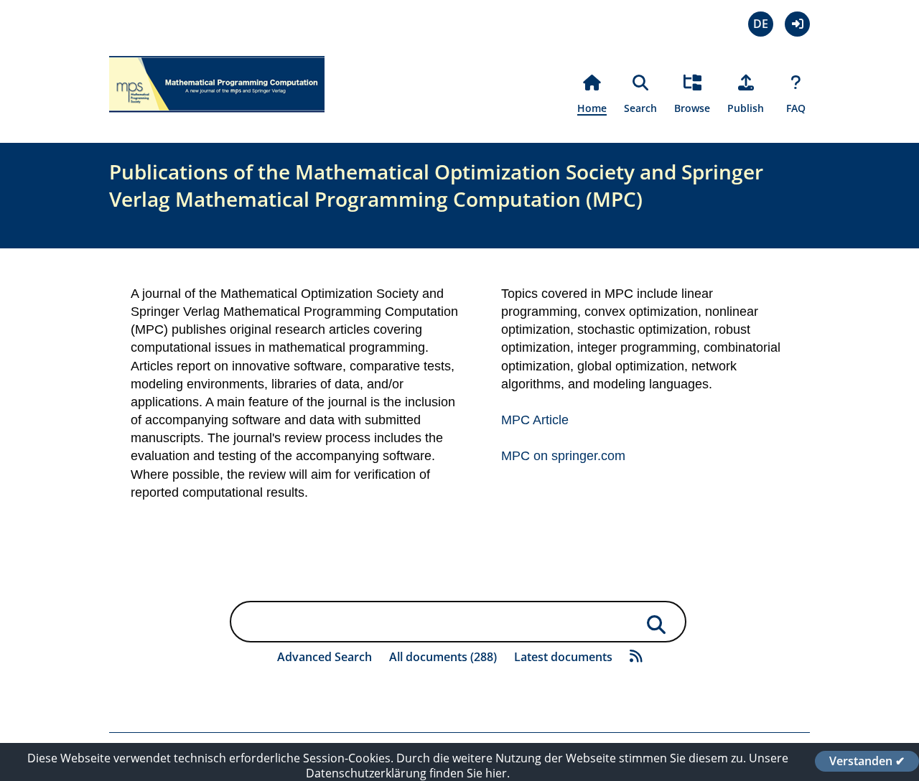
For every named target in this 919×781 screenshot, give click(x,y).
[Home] (217, 120)
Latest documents (563, 657)
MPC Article (535, 420)
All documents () (443, 657)
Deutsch (760, 24)
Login (797, 24)
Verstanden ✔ (867, 761)
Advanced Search (324, 657)
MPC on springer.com (563, 456)
